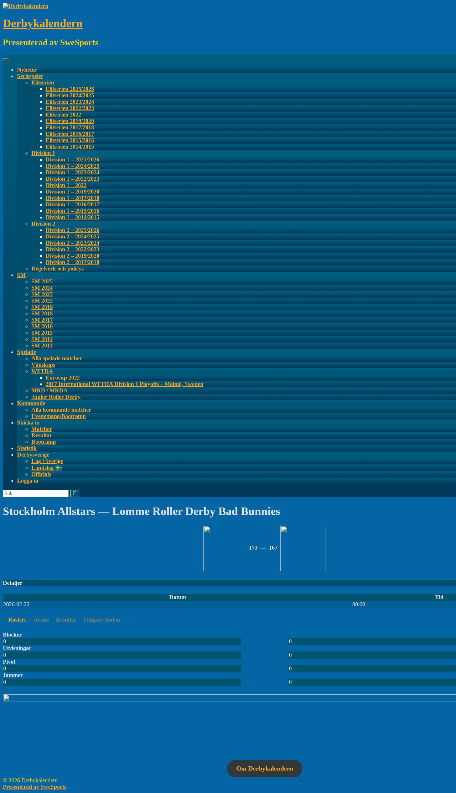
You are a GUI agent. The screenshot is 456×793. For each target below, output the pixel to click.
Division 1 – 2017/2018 (72, 198)
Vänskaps (43, 365)
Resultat (41, 435)
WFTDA (42, 371)
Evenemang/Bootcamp (58, 416)
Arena (41, 620)
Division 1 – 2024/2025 (72, 166)
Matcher (41, 429)
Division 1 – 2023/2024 (72, 172)
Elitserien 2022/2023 (70, 108)
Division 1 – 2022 (66, 185)
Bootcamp (43, 442)
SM (21, 275)
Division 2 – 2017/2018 (72, 262)
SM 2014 (42, 339)
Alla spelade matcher (56, 358)
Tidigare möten (101, 620)
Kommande (31, 403)
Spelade (26, 352)
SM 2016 (42, 326)
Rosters (17, 620)
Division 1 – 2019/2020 (72, 192)
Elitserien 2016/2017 (70, 134)
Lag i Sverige (47, 461)
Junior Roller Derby (56, 397)
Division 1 (43, 153)
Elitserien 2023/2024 (70, 102)
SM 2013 (42, 346)
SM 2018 (42, 313)
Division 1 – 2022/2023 (72, 179)
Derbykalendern (43, 23)
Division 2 (43, 224)
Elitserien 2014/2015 (70, 147)
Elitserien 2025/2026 (70, 89)
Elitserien (42, 82)
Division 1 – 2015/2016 (72, 211)
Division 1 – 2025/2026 (72, 159)
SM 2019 (42, 307)
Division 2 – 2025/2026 (72, 230)
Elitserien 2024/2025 (70, 95)
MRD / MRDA (49, 390)
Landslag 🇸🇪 (46, 468)
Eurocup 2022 (63, 378)
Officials (41, 474)
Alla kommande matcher (61, 410)
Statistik (27, 448)
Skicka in (28, 422)
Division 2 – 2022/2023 (72, 249)
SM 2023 (42, 294)
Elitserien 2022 (63, 115)
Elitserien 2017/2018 (70, 127)
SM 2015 (42, 333)
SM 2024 (42, 288)
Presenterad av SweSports (34, 787)
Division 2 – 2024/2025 (72, 236)
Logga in (27, 481)
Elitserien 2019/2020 (70, 121)
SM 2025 (42, 281)
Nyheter (27, 70)
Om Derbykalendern (264, 768)
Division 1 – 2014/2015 (72, 217)
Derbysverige (33, 455)
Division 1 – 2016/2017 (72, 204)
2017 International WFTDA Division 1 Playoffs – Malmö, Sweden (124, 384)
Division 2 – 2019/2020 (72, 256)
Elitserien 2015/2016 (70, 140)
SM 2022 (42, 301)
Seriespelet (30, 76)
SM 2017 (42, 320)
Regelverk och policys (57, 269)
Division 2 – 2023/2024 (72, 243)
